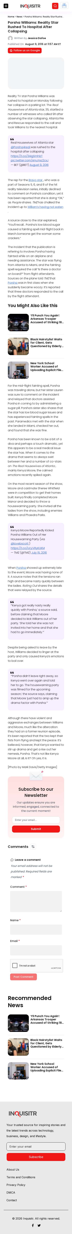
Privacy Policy (15, 1185)
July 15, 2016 (39, 553)
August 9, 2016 (39, 165)
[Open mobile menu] (6, 6)
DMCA (10, 1192)
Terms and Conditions (20, 1177)
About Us (12, 1169)
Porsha (13, 283)
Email (15, 941)
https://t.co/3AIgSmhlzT (27, 156)
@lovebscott (20, 544)
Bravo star (36, 180)
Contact (11, 1200)
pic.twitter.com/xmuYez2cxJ (30, 160)
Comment (18, 887)
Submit (36, 829)
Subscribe (36, 1157)
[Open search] (55, 6)
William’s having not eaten (45, 207)
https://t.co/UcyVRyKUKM (28, 548)
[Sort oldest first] (33, 847)
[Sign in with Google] (64, 5)
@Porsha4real (21, 147)
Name (15, 920)
